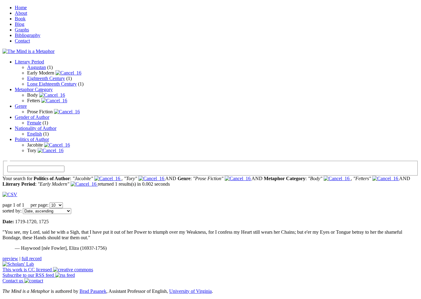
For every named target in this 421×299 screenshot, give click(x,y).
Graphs (22, 29)
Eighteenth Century (46, 78)
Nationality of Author (35, 128)
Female (34, 122)
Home (21, 7)
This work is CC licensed (27, 269)
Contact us (13, 280)
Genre (21, 106)
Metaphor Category (34, 89)
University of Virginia (190, 291)
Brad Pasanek (93, 291)
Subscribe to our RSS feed (28, 275)
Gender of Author (32, 117)
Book (20, 18)
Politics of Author (32, 139)
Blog (19, 24)
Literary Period (29, 61)
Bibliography (27, 35)
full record (32, 258)
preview (10, 258)
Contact (22, 40)
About (21, 13)
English (34, 133)
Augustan (36, 67)
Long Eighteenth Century (52, 84)
